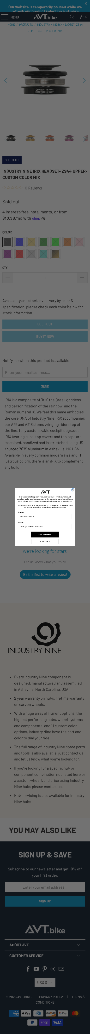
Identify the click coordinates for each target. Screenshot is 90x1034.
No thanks (45, 541)
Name (21, 512)
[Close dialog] (72, 489)
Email (20, 522)
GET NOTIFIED (45, 534)
